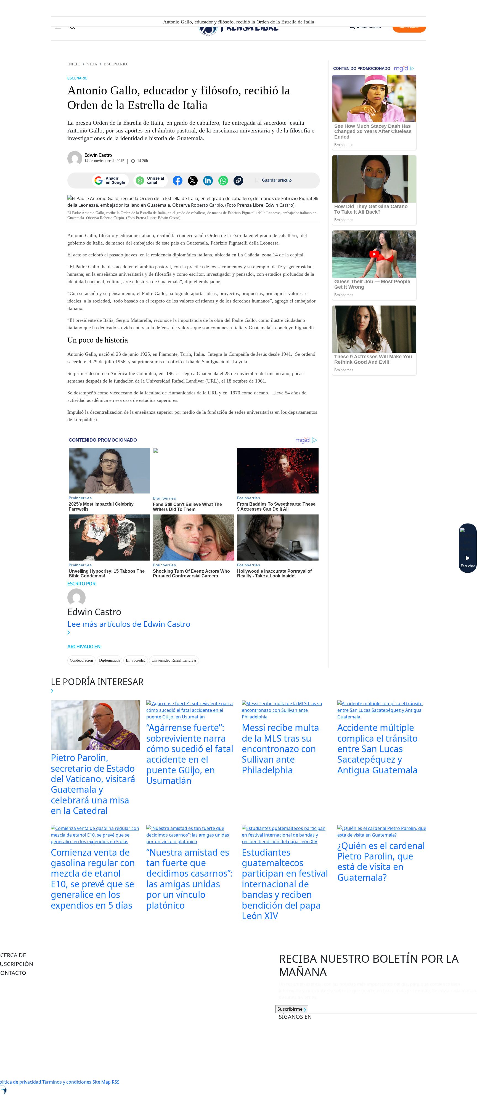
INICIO (73, 64)
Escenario (115, 64)
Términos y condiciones (66, 1082)
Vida (92, 64)
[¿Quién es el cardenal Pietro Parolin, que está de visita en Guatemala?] (381, 832)
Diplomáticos (109, 660)
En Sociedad (135, 660)
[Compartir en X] (192, 180)
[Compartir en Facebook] (177, 180)
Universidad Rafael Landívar (174, 660)
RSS (116, 1082)
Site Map (101, 1082)
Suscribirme (290, 1009)
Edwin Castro (98, 155)
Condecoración (81, 660)
